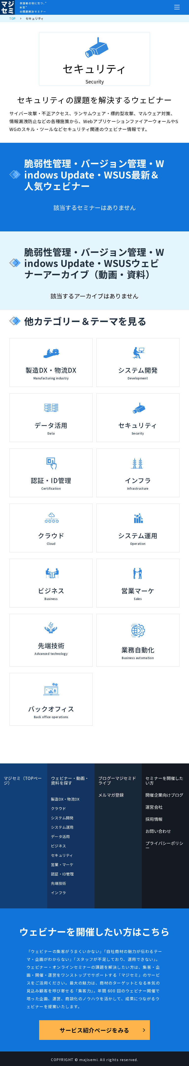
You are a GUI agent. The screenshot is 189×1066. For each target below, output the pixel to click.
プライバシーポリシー (164, 845)
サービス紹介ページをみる (94, 1030)
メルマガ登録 (111, 795)
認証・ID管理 (62, 873)
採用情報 (153, 819)
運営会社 (153, 807)
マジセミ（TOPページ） (23, 780)
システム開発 (62, 817)
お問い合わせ (158, 831)
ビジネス (58, 845)
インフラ (58, 892)
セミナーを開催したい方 (164, 780)
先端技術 (58, 883)
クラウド (58, 808)
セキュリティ (62, 855)
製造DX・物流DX (65, 799)
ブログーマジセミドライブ (117, 780)
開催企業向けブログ (164, 795)
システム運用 (62, 827)
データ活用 (60, 836)
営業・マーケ (62, 864)
